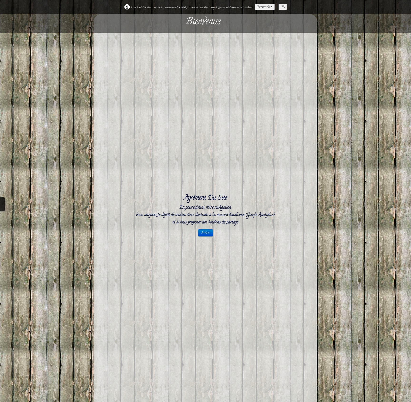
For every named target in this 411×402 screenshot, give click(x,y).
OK (282, 6)
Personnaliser (265, 6)
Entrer (205, 232)
